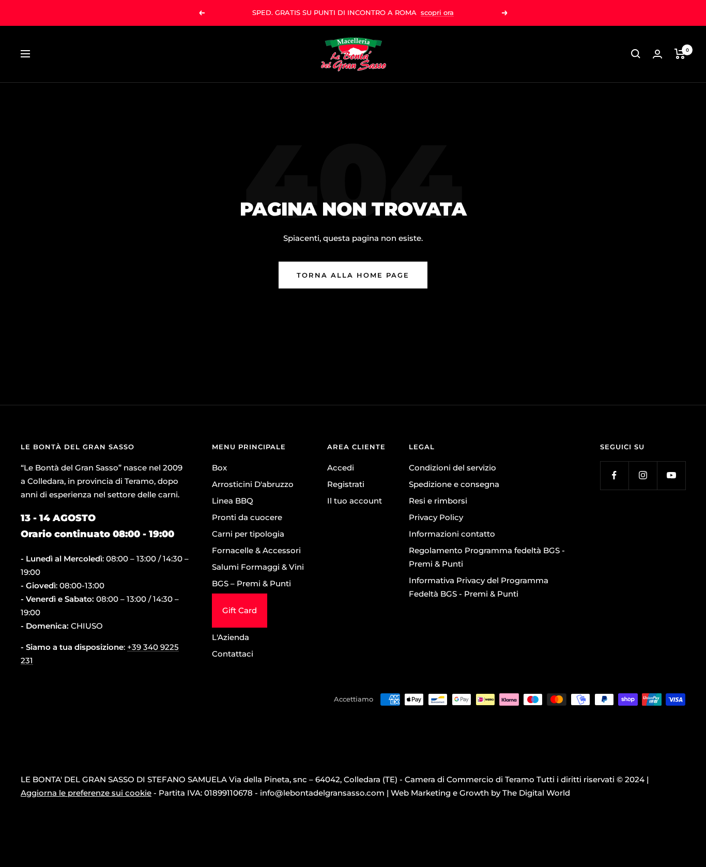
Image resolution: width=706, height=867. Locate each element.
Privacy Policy (436, 517)
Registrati (345, 484)
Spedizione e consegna (454, 484)
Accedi (340, 468)
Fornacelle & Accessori (256, 550)
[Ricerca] (635, 53)
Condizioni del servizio (452, 468)
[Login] (657, 54)
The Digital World (536, 793)
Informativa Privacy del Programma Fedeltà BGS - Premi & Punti (478, 587)
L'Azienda (230, 637)
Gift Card (239, 610)
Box (219, 468)
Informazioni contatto (452, 534)
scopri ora (437, 12)
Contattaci (232, 654)
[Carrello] (679, 54)
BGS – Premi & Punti (251, 583)
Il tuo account (354, 501)
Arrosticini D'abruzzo (253, 484)
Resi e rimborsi (438, 501)
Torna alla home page (353, 275)
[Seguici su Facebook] (614, 475)
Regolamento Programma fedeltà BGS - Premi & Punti (487, 557)
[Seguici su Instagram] (642, 475)
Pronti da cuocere (247, 517)
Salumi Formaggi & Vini (258, 567)
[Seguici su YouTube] (671, 475)
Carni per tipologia (248, 534)
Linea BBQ (232, 501)
